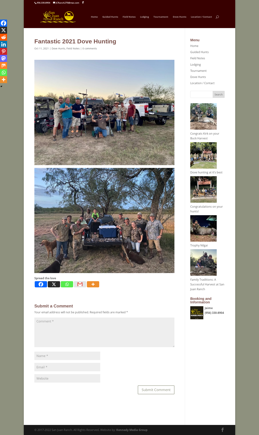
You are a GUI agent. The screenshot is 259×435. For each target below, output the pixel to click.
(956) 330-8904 (214, 313)
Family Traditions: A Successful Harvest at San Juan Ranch (207, 284)
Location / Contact (201, 17)
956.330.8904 (43, 2)
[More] (93, 284)
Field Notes (129, 17)
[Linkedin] (3, 44)
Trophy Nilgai (199, 245)
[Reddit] (3, 37)
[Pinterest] (3, 51)
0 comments (89, 48)
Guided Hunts (110, 17)
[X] (54, 284)
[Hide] (1, 86)
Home (94, 17)
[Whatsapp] (67, 284)
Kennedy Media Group (131, 430)
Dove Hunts (179, 17)
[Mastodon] (3, 58)
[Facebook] (41, 284)
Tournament (160, 17)
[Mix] (3, 65)
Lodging (144, 17)
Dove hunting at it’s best (206, 172)
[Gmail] (80, 284)
